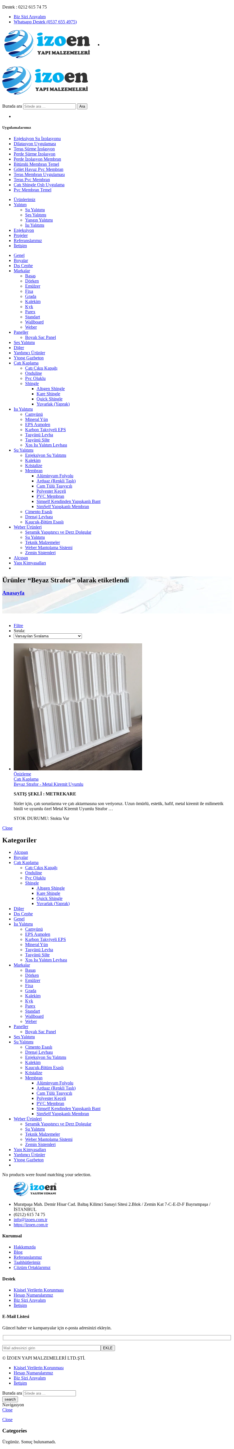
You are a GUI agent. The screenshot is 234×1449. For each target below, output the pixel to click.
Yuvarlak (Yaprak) (53, 404)
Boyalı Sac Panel (40, 337)
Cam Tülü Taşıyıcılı (54, 486)
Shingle (32, 383)
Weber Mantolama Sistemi (48, 547)
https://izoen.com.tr (31, 1224)
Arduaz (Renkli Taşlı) (56, 480)
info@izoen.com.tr (30, 1219)
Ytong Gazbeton (29, 357)
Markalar (22, 270)
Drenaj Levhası (39, 516)
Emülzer (32, 286)
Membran (34, 470)
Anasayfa (13, 593)
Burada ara (12, 106)
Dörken (32, 281)
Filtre (18, 625)
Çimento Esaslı (38, 511)
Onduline (33, 373)
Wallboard (34, 322)
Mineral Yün (36, 419)
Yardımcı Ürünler (29, 352)
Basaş (30, 275)
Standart (32, 316)
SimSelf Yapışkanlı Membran (63, 506)
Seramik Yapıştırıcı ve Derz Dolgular (58, 532)
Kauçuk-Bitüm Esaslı (44, 521)
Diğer (19, 347)
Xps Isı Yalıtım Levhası (46, 445)
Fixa (29, 291)
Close (7, 828)
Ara (82, 106)
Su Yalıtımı (23, 450)
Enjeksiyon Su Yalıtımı (45, 455)
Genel (19, 255)
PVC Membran (50, 496)
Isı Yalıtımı (23, 409)
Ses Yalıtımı (24, 342)
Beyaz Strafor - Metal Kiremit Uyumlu (48, 784)
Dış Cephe (23, 265)
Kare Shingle (48, 393)
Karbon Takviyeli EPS (45, 429)
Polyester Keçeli (51, 491)
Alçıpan (21, 557)
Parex (30, 311)
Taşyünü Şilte (37, 439)
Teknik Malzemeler (42, 542)
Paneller (21, 332)
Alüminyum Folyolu (55, 475)
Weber (31, 327)
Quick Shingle (49, 398)
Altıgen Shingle (51, 388)
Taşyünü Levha (39, 434)
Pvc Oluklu (35, 378)
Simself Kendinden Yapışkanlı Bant (68, 501)
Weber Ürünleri (28, 527)
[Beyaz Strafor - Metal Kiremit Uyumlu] (123, 707)
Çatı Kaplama (26, 363)
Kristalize (33, 465)
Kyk (29, 306)
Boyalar (21, 260)
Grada (30, 296)
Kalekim (33, 301)
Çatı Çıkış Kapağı (41, 368)
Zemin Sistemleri (40, 552)
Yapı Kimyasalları (30, 562)
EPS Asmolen (37, 424)
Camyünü (34, 414)
